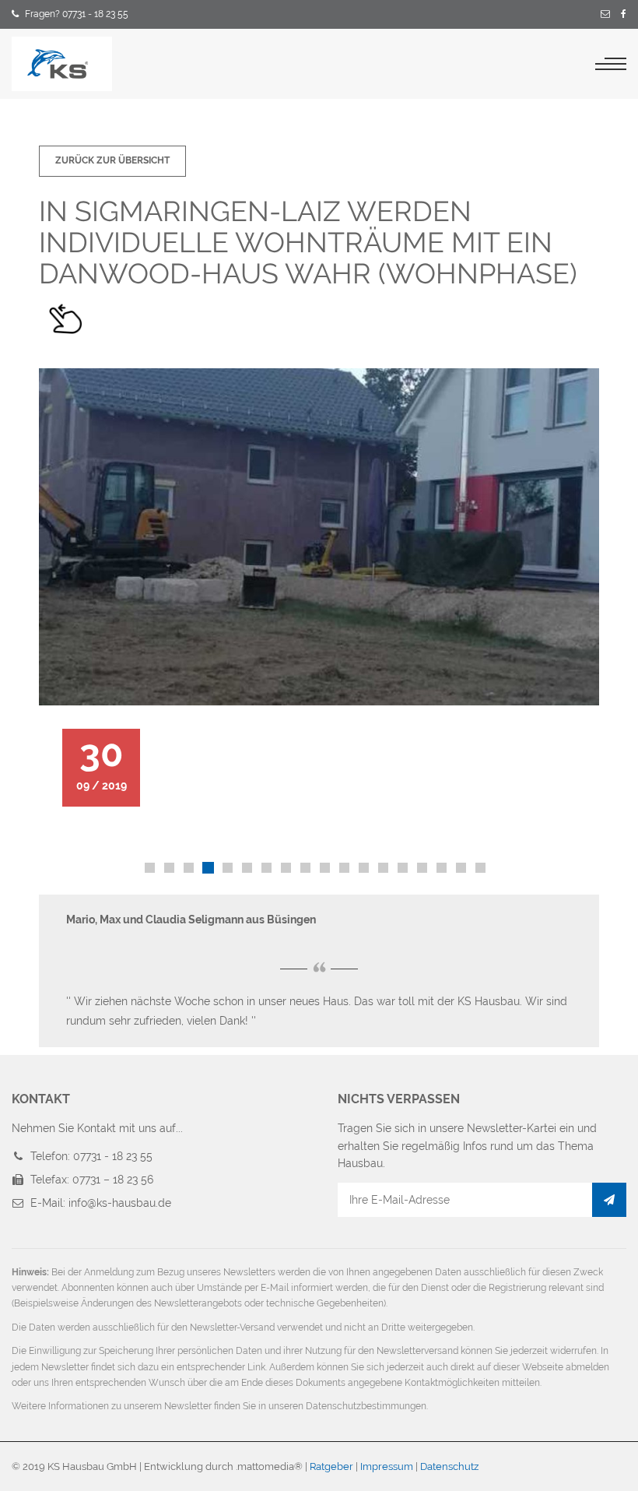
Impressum (386, 1466)
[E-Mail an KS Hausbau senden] (605, 14)
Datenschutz (449, 1466)
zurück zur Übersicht (112, 160)
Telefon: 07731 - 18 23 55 (91, 1156)
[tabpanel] (319, 587)
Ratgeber (331, 1466)
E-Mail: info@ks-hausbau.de (100, 1203)
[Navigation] (610, 63)
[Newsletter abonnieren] (609, 1200)
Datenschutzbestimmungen (366, 1406)
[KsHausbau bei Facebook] (623, 14)
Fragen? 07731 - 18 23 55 (76, 14)
